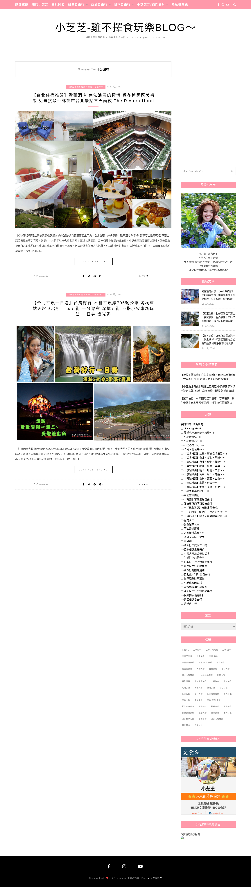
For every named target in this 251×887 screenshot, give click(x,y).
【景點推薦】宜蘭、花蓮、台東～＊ (204, 486)
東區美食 (199, 700)
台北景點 (213, 669)
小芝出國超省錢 (193, 582)
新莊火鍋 (186, 694)
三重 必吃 (226, 650)
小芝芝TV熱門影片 (151, 4)
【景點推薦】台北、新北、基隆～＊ (85, 87)
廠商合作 (189, 520)
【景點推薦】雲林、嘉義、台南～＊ (204, 478)
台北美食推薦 (188, 675)
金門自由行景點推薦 (195, 566)
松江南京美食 (188, 707)
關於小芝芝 (40, 4)
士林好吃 (215, 681)
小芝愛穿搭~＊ (192, 436)
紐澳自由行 (76, 4)
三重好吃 (197, 650)
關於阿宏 (58, 4)
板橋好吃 (203, 707)
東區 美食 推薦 (214, 700)
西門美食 (186, 725)
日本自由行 (122, 4)
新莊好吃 (224, 688)
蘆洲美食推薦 (217, 719)
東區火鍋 (186, 700)
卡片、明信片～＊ (194, 449)
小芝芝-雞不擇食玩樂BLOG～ (125, 27)
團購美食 (221, 675)
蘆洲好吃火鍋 (188, 719)
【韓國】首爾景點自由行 (198, 499)
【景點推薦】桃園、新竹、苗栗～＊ (204, 470)
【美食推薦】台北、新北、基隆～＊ (204, 457)
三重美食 (201, 656)
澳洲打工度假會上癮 (195, 545)
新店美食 (211, 688)
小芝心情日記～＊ (194, 445)
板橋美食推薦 (188, 713)
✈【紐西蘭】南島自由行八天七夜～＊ (205, 511)
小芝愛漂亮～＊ (193, 440)
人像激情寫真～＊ (194, 532)
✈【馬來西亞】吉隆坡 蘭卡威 (201, 507)
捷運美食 (199, 688)
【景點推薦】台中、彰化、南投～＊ (204, 474)
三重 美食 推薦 (205, 663)
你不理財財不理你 (194, 578)
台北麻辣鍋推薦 (206, 675)
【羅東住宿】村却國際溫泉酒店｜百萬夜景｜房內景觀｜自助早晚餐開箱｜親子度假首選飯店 (218, 317)
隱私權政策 (180, 4)
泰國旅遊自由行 (193, 599)
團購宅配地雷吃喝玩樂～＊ (199, 432)
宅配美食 (186, 688)
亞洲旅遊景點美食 (194, 549)
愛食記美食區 (191, 524)
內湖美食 (201, 669)
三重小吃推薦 (212, 650)
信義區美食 (187, 669)
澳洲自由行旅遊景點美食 (198, 590)
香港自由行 (190, 603)
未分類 (188, 540)
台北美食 (226, 669)
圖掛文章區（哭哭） (195, 536)
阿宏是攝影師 (191, 528)
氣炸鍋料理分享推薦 (195, 586)
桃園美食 (203, 713)
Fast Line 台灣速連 (151, 878)
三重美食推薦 (188, 663)
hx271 (146, 276)
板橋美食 (228, 707)
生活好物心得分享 (194, 557)
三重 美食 (213, 656)
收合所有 (198, 424)
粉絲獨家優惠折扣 (194, 595)
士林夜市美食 (201, 681)
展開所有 (186, 424)
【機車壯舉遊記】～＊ (197, 490)
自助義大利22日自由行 (197, 574)
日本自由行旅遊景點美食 (198, 561)
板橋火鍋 (215, 707)
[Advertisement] (208, 84)
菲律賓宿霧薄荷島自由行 (198, 503)
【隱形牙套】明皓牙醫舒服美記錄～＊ (206, 516)
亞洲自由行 (99, 4)
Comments (41, 276)
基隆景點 (186, 681)
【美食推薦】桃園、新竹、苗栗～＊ (204, 466)
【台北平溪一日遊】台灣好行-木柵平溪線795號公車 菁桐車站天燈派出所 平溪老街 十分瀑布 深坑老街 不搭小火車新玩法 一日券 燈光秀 (93, 308)
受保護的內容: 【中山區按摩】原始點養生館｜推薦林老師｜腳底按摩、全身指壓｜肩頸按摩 (218, 295)
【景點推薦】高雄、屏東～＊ (200, 482)
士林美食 (228, 681)
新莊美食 (199, 694)
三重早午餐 (187, 656)
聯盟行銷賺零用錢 (194, 570)
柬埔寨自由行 (191, 495)
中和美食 (221, 663)
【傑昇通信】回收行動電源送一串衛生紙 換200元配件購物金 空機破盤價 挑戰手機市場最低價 (219, 339)
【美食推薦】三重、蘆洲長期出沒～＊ (206, 453)
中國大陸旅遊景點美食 (197, 553)
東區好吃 (228, 694)
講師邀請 (21, 4)
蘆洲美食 (203, 719)
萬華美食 (215, 713)
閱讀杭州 (199, 725)
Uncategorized (192, 428)
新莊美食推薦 (213, 694)
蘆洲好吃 (228, 713)
